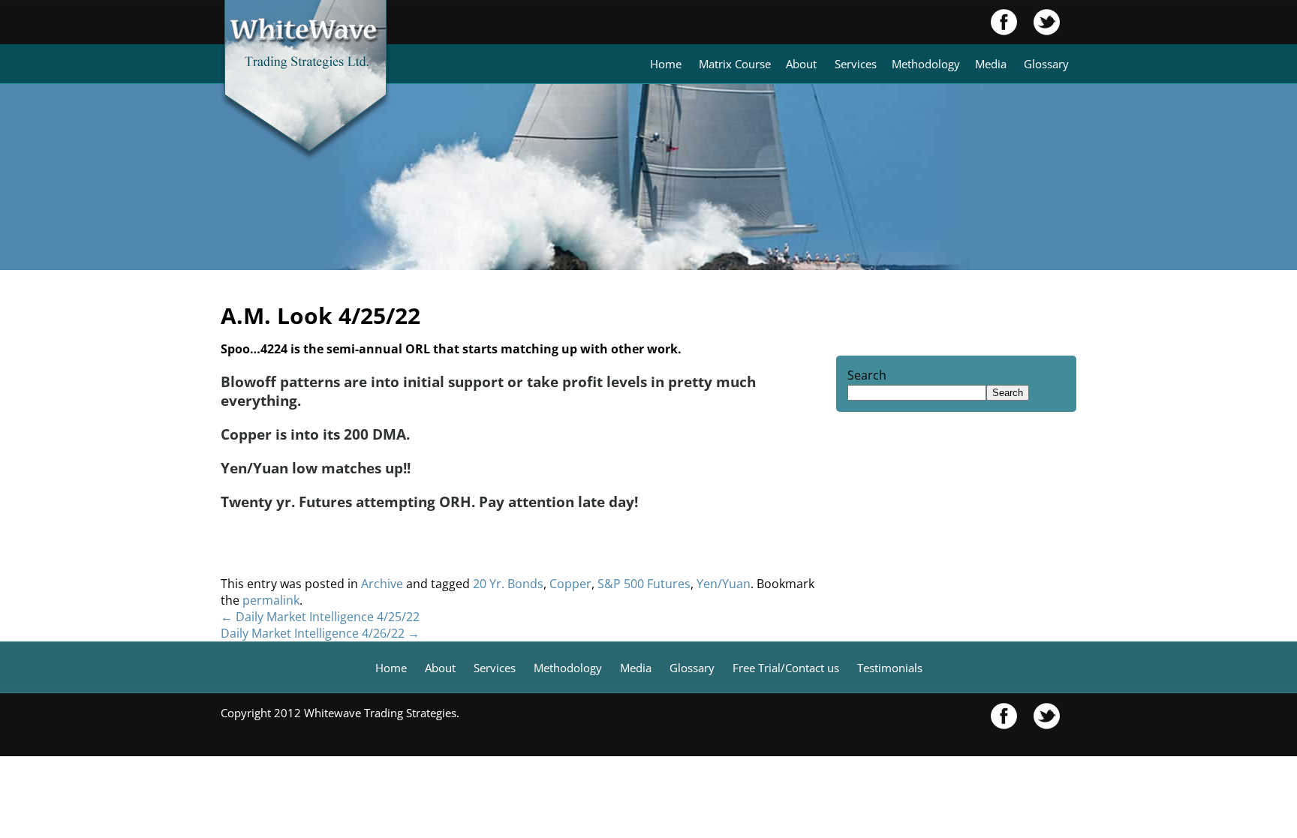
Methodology (926, 63)
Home (666, 63)
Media (991, 63)
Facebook (1004, 22)
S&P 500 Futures (644, 583)
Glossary (1046, 63)
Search (866, 375)
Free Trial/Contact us (786, 667)
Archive (382, 583)
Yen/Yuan (724, 583)
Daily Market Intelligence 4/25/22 (320, 616)
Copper (570, 583)
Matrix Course (735, 63)
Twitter (1039, 22)
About (801, 63)
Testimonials (889, 667)
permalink (270, 600)
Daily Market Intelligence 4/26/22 (320, 633)
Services (856, 63)
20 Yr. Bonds (508, 583)
